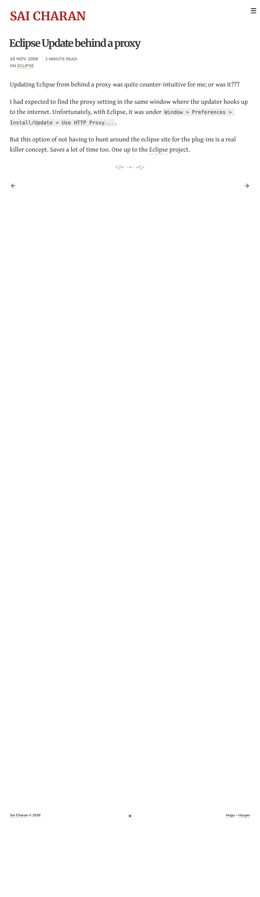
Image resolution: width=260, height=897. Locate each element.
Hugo (230, 815)
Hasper (244, 815)
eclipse (25, 65)
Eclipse (158, 149)
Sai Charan (48, 16)
